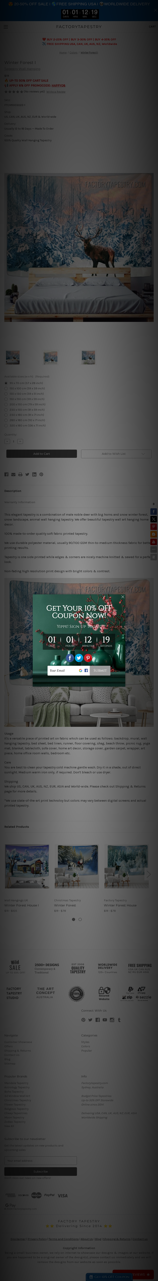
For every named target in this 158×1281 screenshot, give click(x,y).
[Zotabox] (122, 683)
